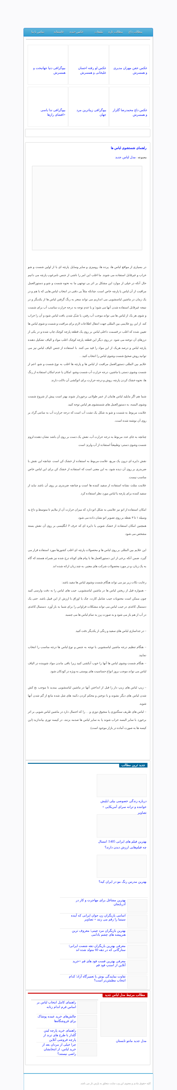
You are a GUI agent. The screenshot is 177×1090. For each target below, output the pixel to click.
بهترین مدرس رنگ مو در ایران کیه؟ (123, 881)
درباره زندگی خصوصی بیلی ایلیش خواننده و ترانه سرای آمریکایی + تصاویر (123, 806)
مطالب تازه (115, 31)
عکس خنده (77, 31)
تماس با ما (37, 31)
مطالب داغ (135, 31)
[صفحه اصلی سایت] (147, 33)
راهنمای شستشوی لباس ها (129, 148)
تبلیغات (98, 31)
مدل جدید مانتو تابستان (131, 1041)
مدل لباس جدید (125, 157)
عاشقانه (59, 31)
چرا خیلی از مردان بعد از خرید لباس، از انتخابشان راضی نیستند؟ (59, 1049)
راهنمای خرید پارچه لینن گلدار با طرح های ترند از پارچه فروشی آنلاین (59, 1035)
